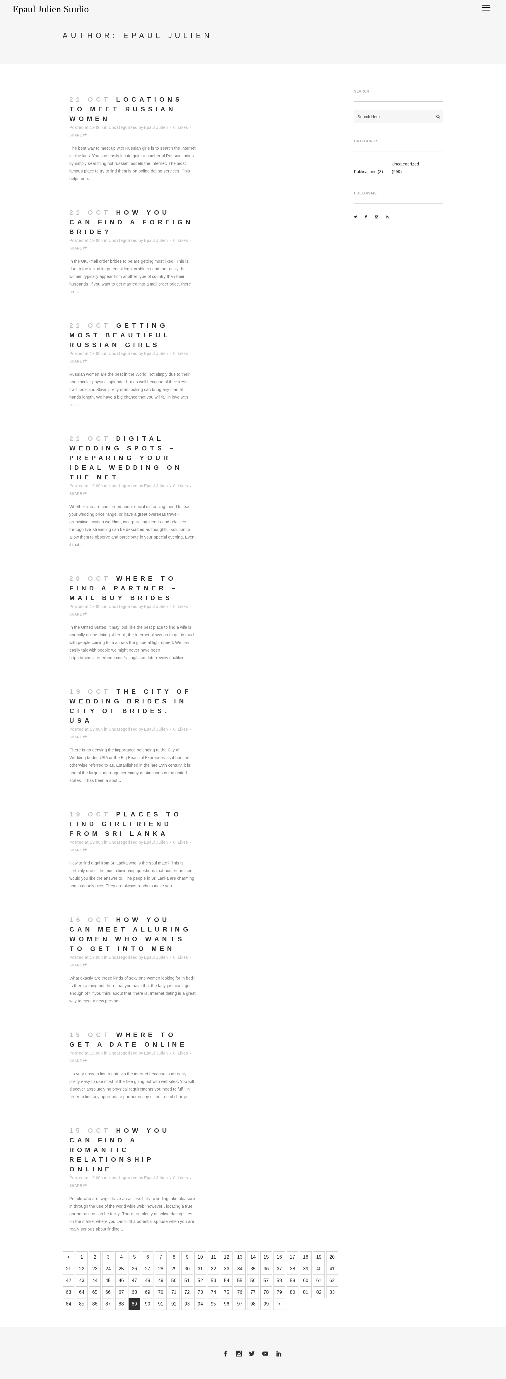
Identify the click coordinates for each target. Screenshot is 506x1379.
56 (253, 1280)
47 (134, 1280)
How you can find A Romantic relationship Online (119, 1150)
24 (108, 1268)
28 (160, 1268)
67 (121, 1292)
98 (253, 1303)
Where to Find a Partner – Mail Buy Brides (123, 588)
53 (213, 1280)
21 (68, 1268)
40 (319, 1268)
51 (187, 1280)
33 (226, 1268)
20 (332, 1257)
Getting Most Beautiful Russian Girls (120, 335)
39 (305, 1268)
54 (226, 1280)
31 (200, 1268)
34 (239, 1268)
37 (279, 1268)
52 (200, 1280)
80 (292, 1292)
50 (174, 1280)
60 (305, 1280)
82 (319, 1292)
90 (147, 1303)
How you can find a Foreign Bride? (131, 222)
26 (134, 1268)
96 (226, 1303)
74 (213, 1292)
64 (81, 1292)
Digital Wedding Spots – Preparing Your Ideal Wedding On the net (126, 458)
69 (147, 1292)
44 (95, 1280)
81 (305, 1292)
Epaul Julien (156, 127)
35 (253, 1268)
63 (68, 1292)
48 (147, 1280)
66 (108, 1292)
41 (332, 1268)
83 (332, 1292)
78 (266, 1292)
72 (187, 1292)
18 (305, 1257)
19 (319, 1257)
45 (108, 1280)
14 (253, 1257)
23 (95, 1268)
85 (81, 1303)
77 (253, 1292)
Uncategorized (123, 127)
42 (68, 1280)
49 (160, 1280)
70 (160, 1292)
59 (292, 1280)
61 (319, 1280)
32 (213, 1268)
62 (332, 1280)
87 (108, 1303)
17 (292, 1257)
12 (226, 1257)
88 (121, 1303)
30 (187, 1268)
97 (239, 1303)
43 (81, 1280)
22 (81, 1268)
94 (200, 1303)
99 (266, 1303)
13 (239, 1257)
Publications (365, 171)
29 (174, 1268)
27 (147, 1268)
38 (292, 1268)
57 (266, 1280)
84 (68, 1303)
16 (279, 1257)
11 (213, 1257)
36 (266, 1268)
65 (95, 1292)
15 (266, 1257)
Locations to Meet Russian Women (125, 109)
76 (239, 1292)
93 (187, 1303)
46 (121, 1280)
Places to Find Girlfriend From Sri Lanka (125, 824)
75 (226, 1292)
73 (200, 1292)
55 (239, 1280)
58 (279, 1280)
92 (174, 1303)
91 (160, 1303)
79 (279, 1292)
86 (95, 1303)
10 (200, 1257)
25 (121, 1268)
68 (134, 1292)
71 (174, 1292)
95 (213, 1303)
